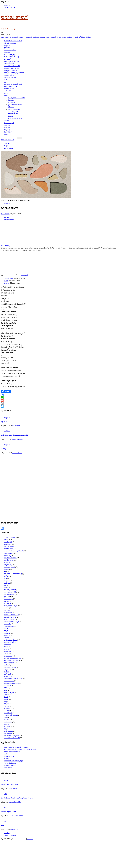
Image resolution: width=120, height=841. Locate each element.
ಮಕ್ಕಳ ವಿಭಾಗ (7, 129)
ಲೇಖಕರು (6, 217)
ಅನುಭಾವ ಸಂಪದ (9, 88)
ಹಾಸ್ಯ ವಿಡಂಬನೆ (8, 733)
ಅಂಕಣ (6, 95)
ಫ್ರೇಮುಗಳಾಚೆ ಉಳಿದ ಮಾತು (15, 104)
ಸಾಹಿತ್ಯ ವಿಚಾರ (8, 713)
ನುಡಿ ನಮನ (7, 635)
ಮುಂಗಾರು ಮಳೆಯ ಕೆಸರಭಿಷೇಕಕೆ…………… (13, 37)
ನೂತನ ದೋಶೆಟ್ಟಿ (5, 214)
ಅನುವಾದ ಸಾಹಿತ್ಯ (8, 75)
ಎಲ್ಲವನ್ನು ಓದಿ (24, 275)
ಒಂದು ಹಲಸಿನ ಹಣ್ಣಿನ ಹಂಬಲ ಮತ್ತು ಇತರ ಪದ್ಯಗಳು (14, 435)
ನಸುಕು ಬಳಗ (7, 127)
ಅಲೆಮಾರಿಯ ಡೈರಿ (9, 553)
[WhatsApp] (60, 397)
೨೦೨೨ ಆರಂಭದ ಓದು (10, 50)
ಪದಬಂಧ (6, 637)
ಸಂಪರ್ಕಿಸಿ (6, 5)
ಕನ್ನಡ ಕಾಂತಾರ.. (8, 767)
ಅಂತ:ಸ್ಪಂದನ (7, 544)
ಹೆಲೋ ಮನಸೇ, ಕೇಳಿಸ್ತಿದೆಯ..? (12, 735)
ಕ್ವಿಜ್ (5, 585)
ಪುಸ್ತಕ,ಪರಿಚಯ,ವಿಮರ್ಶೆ (10, 86)
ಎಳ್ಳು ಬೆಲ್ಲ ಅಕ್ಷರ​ (8, 564)
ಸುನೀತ (6, 717)
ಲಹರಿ (5, 688)
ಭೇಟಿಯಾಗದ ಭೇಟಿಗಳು (10, 667)
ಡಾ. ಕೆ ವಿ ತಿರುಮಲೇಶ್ (17, 439)
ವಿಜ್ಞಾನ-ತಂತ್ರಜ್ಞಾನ (9, 123)
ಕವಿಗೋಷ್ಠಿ (6, 576)
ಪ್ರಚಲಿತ (6, 93)
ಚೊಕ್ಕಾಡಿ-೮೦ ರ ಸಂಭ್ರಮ (10, 605)
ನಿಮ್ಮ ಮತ (6, 631)
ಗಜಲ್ (6, 587)
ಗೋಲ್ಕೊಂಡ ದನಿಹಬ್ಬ (9, 594)
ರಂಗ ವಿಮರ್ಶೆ (7, 685)
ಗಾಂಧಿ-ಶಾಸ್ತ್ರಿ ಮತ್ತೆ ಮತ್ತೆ (10, 77)
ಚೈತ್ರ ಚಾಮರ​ (7, 59)
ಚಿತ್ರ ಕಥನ (6, 601)
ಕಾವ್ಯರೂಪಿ (7, 45)
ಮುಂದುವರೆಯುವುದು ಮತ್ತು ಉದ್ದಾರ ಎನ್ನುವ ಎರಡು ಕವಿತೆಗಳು (42, 37)
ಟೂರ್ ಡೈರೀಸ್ (8, 132)
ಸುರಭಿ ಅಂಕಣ (11, 102)
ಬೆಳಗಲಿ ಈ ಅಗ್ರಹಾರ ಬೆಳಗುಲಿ (67, 37)
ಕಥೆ (5, 82)
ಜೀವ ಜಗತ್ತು (7, 610)
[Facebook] (60, 395)
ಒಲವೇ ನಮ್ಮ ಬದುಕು (13, 111)
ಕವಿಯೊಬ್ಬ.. (4, 448)
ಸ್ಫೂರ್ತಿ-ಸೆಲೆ (7, 125)
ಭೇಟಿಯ (6, 665)
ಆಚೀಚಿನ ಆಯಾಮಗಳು (14, 109)
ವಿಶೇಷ (6, 699)
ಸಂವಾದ (6, 120)
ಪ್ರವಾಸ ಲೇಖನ (8, 656)
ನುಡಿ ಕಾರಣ (11, 107)
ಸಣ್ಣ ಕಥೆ (6, 703)
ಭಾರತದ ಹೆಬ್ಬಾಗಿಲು (9, 662)
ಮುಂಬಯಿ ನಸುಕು (9, 63)
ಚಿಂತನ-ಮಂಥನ (8, 599)
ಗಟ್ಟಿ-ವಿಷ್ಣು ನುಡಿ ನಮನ (10, 43)
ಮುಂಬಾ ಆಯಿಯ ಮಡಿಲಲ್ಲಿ (11, 57)
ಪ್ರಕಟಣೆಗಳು (7, 644)
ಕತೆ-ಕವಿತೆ (6, 569)
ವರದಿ (5, 690)
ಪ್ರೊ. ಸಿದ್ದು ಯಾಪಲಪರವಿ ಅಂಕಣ (16, 98)
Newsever (30, 839)
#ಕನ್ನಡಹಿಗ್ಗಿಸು (7, 134)
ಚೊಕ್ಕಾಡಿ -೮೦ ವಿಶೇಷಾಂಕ (10, 70)
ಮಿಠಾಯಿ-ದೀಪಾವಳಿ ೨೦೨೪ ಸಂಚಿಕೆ (13, 41)
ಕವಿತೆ (5, 79)
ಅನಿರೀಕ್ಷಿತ (6, 758)
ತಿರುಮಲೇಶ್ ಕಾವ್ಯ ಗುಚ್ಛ (10, 617)
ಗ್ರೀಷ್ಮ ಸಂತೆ (7, 47)
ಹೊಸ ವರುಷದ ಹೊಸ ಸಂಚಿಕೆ (12, 66)
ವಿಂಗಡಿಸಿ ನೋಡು (8, 278)
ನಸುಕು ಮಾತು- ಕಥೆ (9, 626)
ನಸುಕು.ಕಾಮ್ (14, 17)
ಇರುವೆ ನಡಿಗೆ (7, 562)
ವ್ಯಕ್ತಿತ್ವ (5, 701)
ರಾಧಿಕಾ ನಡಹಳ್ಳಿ (16, 425)
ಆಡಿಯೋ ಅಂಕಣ (9, 560)
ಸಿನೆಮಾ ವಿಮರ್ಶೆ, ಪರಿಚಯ (11, 715)
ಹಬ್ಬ (5, 729)
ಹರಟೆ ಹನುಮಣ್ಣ (8, 731)
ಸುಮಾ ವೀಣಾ (12, 788)
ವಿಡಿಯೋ (6, 694)
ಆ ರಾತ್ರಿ (6, 281)
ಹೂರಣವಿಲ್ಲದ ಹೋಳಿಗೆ (10, 765)
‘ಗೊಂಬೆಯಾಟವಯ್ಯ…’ (10, 763)
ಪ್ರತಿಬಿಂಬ (10, 116)
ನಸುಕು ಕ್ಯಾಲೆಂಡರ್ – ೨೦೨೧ (11, 61)
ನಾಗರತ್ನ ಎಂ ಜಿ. (14, 829)
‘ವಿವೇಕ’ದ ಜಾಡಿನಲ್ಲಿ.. (13, 114)
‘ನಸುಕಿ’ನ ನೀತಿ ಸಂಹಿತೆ (10, 7)
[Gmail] (60, 400)
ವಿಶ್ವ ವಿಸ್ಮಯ (4, 421)
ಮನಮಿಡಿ (6, 672)
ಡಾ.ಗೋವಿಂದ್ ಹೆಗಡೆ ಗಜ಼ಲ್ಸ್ (11, 615)
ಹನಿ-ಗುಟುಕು (7, 726)
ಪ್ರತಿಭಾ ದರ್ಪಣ (8, 651)
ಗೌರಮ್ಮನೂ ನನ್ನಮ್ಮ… (85, 37)
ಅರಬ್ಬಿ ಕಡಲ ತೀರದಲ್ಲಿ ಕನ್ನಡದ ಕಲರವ (14, 72)
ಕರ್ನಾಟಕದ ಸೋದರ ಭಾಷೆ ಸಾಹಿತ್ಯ (13, 84)
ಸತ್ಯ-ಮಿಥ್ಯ (6, 706)
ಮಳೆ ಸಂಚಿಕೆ (7, 91)
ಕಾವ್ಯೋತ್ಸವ (7, 583)
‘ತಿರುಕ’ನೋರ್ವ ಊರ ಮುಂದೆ (15, 118)
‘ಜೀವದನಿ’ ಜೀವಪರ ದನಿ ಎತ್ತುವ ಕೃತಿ (13, 761)
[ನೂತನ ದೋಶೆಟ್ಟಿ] (12, 244)
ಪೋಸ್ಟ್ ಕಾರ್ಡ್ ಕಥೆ (9, 642)
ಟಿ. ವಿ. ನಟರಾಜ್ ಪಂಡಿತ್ (16, 815)
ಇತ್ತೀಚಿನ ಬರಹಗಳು (9, 220)
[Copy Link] (60, 403)
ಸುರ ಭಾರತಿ (11, 100)
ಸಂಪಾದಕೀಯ (8, 708)
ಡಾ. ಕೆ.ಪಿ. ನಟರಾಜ (17, 453)
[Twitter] (60, 406)
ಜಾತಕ (77, 37)
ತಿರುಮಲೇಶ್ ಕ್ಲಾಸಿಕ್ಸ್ (9, 54)
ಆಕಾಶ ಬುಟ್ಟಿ (7, 52)
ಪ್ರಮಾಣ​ (6, 283)
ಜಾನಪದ (6, 608)
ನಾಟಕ (6, 628)
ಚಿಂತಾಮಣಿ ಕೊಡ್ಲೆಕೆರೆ (14, 802)
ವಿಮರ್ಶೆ (6, 697)
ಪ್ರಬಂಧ (6, 653)
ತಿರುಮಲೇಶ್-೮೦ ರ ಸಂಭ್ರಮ (11, 68)
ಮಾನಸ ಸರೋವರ (9, 676)
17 (17, 788)
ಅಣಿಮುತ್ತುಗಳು (8, 542)
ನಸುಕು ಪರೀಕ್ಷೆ (7, 624)
